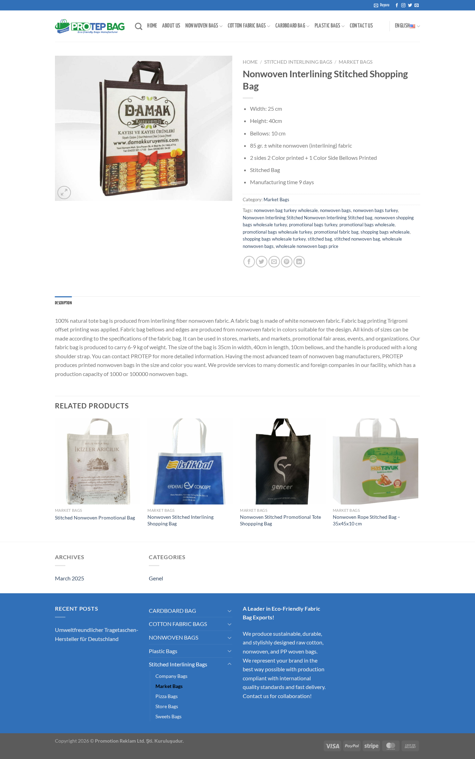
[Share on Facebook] (249, 261)
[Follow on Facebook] (397, 5)
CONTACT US (361, 26)
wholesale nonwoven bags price (307, 246)
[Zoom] (64, 192)
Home (250, 62)
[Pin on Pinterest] (286, 261)
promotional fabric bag (336, 232)
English (402, 26)
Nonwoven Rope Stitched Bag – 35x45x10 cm (366, 520)
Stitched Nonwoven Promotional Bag (95, 518)
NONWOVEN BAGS (201, 26)
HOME (152, 26)
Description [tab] (63, 303)
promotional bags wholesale (367, 224)
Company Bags (171, 676)
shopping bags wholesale (385, 232)
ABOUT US (171, 26)
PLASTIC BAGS (327, 26)
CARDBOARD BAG (290, 26)
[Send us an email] (416, 5)
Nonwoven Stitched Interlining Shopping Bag (180, 520)
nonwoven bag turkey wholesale (286, 210)
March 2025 (69, 578)
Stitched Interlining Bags (298, 62)
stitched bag (320, 239)
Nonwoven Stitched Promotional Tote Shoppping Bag (280, 520)
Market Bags (355, 62)
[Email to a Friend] (274, 261)
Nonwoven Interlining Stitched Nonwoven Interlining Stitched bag (307, 217)
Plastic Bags (163, 651)
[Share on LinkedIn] (299, 261)
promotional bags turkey (313, 224)
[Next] (418, 479)
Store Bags (166, 706)
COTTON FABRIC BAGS (247, 26)
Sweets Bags (168, 716)
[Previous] (55, 479)
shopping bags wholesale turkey (274, 239)
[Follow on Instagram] (403, 5)
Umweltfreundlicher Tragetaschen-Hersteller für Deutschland (96, 634)
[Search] (138, 26)
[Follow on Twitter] (410, 5)
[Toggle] (229, 611)
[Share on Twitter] (261, 261)
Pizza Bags (166, 696)
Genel (156, 578)
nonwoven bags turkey (375, 210)
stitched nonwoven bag (357, 239)
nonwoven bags (335, 210)
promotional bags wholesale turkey (277, 232)
